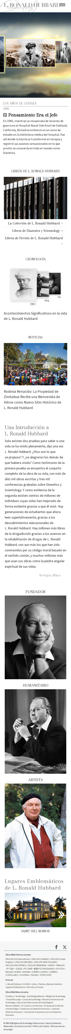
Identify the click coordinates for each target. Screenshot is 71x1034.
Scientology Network (35, 996)
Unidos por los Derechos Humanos (35, 1008)
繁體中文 (38, 968)
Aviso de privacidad (22, 1026)
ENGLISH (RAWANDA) (37, 965)
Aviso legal (8, 1029)
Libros (34, 984)
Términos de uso (57, 1026)
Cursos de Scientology (31, 999)
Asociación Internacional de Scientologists (35, 1002)
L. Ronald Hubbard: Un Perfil (17, 984)
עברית (10, 969)
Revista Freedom (12, 1005)
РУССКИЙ (27, 968)
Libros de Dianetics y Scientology (36, 231)
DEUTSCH (60, 968)
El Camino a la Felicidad (31, 1005)
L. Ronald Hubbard (18, 528)
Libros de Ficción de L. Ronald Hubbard (34, 238)
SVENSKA (26, 972)
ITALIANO (34, 975)
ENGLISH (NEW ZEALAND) (45, 962)
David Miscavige (14, 999)
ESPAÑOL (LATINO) (40, 972)
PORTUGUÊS (45, 975)
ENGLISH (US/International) (17, 959)
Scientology (20, 996)
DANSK (51, 965)
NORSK (17, 972)
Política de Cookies (41, 1026)
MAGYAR (9, 972)
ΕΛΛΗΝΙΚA (24, 975)
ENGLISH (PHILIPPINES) (15, 965)
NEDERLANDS (48, 968)
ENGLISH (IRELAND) (24, 962)
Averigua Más (49, 575)
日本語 (19, 968)
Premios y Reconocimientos (50, 984)
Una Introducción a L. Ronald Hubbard (27, 430)
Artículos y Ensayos (35, 987)
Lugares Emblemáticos (15, 987)
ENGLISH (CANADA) (40, 959)
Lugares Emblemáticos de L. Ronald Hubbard (34, 884)
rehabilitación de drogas (25, 539)
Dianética (9, 996)
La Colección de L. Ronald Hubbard (34, 223)
